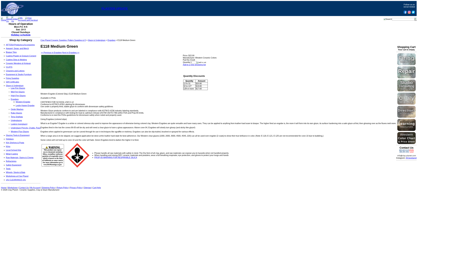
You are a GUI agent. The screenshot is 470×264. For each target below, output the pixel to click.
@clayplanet (411, 158)
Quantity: (187, 62)
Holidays (10, 139)
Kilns (8, 146)
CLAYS (9, 67)
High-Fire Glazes (18, 96)
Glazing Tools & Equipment (17, 135)
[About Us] (8, 21)
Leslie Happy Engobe (25, 105)
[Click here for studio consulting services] (406, 91)
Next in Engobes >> (70, 53)
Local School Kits (13, 150)
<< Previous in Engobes (51, 53)
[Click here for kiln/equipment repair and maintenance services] (406, 78)
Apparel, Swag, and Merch (17, 48)
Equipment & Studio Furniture (19, 74)
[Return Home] (12, 14)
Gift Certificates (12, 82)
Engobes (15, 99)
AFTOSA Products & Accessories (20, 45)
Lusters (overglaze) (19, 124)
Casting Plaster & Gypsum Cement (21, 56)
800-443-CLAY (404, 150)
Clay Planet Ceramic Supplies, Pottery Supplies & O (63, 40)
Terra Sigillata (17, 117)
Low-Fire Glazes (18, 88)
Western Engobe (23, 102)
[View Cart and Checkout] (31, 20)
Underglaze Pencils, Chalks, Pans (26, 128)
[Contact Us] (14, 21)
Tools (8, 169)
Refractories (11, 161)
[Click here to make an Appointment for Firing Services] (406, 64)
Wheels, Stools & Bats (15, 172)
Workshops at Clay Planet (17, 176)
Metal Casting (12, 154)
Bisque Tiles (11, 52)
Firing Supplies (12, 78)
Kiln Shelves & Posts (15, 143)
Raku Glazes (16, 113)
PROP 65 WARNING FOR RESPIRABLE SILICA (115, 157)
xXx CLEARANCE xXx (16, 180)
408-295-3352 (404, 152)
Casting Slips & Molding (16, 60)
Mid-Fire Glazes (18, 92)
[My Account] (21, 20)
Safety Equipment (13, 165)
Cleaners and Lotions (15, 71)
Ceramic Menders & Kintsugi (18, 63)
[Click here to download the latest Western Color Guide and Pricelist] (406, 143)
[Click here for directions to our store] (406, 117)
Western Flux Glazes (20, 132)
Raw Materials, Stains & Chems (19, 158)
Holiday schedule (21, 35)
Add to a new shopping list (194, 65)
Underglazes (16, 120)
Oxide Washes (17, 109)
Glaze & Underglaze (15, 86)
